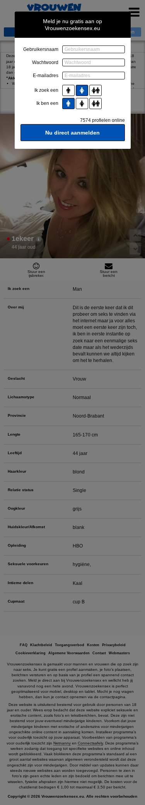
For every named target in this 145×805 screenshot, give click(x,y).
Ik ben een (47, 103)
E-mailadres (45, 75)
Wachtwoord (45, 62)
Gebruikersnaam (40, 49)
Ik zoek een (46, 90)
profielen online (102, 120)
